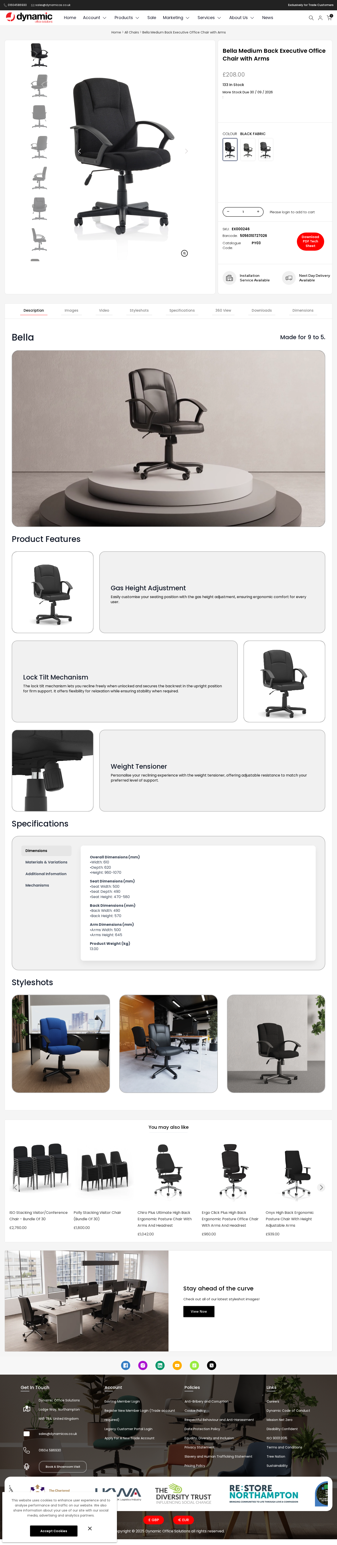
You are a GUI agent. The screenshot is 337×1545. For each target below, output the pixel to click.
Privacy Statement (200, 1447)
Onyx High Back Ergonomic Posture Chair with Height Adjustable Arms (290, 1219)
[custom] (125, 1365)
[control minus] (227, 212)
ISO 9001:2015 (277, 1438)
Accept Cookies (53, 1531)
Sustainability (277, 1465)
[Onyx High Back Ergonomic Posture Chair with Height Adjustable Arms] (297, 1173)
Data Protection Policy (202, 1429)
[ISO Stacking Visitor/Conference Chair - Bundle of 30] (40, 1173)
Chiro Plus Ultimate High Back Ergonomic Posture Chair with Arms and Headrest (165, 1219)
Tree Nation (276, 1456)
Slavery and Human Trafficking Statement (218, 1456)
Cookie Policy (195, 1410)
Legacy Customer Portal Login (128, 1429)
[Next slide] (176, 151)
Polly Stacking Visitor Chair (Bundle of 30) (97, 1216)
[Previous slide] (69, 151)
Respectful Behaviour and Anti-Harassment (219, 1419)
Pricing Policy (195, 1465)
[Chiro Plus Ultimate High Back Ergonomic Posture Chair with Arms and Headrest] (168, 1173)
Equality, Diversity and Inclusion (209, 1438)
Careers (273, 1401)
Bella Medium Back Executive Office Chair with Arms (184, 32)
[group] (39, 55)
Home (116, 32)
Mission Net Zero (280, 1419)
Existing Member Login (122, 1401)
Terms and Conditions (284, 1447)
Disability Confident (282, 1429)
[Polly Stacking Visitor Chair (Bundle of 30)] (104, 1173)
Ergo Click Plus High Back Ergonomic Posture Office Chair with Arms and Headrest (230, 1219)
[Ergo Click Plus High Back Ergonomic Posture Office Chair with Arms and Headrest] (233, 1173)
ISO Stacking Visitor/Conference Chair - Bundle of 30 (38, 1216)
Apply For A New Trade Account (130, 1438)
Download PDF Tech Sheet (310, 241)
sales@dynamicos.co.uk (52, 5)
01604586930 (17, 5)
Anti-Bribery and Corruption (207, 1401)
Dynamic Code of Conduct (288, 1410)
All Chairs (131, 32)
